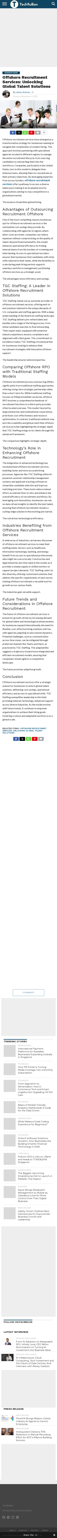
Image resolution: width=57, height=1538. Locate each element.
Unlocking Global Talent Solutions (22, 732)
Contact (23, 1530)
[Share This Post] (19, 131)
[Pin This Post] (31, 131)
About (12, 1530)
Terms (45, 1530)
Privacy (34, 1530)
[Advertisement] (28, 37)
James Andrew (23, 92)
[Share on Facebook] (13, 131)
